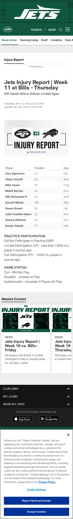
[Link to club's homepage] (7, 28)
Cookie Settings (36, 489)
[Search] (60, 29)
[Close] (68, 434)
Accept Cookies (36, 511)
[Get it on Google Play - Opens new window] (49, 420)
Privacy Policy (46, 482)
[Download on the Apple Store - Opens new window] (22, 419)
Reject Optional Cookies (36, 500)
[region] (36, 474)
